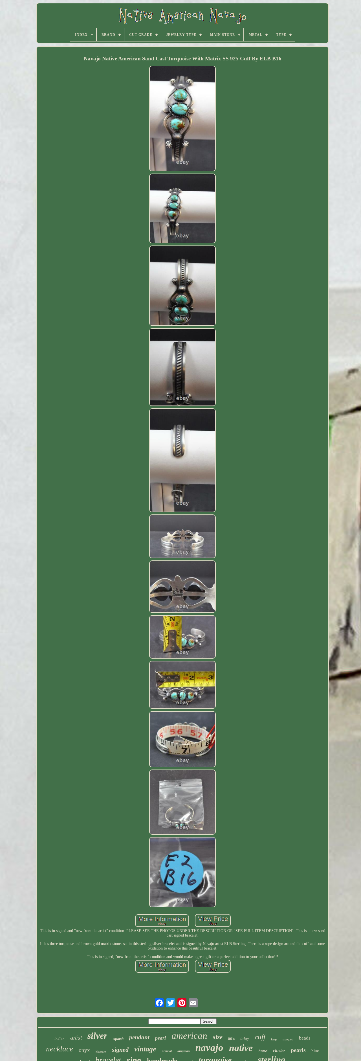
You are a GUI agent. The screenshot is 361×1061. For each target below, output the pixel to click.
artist (76, 1038)
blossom (101, 1051)
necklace (59, 1049)
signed (120, 1049)
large (274, 1039)
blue (315, 1051)
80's (231, 1038)
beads (305, 1038)
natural (167, 1051)
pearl (160, 1038)
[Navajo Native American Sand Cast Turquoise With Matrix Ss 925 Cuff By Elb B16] (182, 119)
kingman (183, 1051)
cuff (260, 1037)
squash (118, 1038)
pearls (298, 1050)
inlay (244, 1038)
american (189, 1036)
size (218, 1037)
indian (59, 1038)
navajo (209, 1047)
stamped (288, 1039)
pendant (139, 1037)
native (241, 1048)
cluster (279, 1050)
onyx (84, 1050)
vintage (145, 1049)
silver (97, 1036)
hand (262, 1051)
